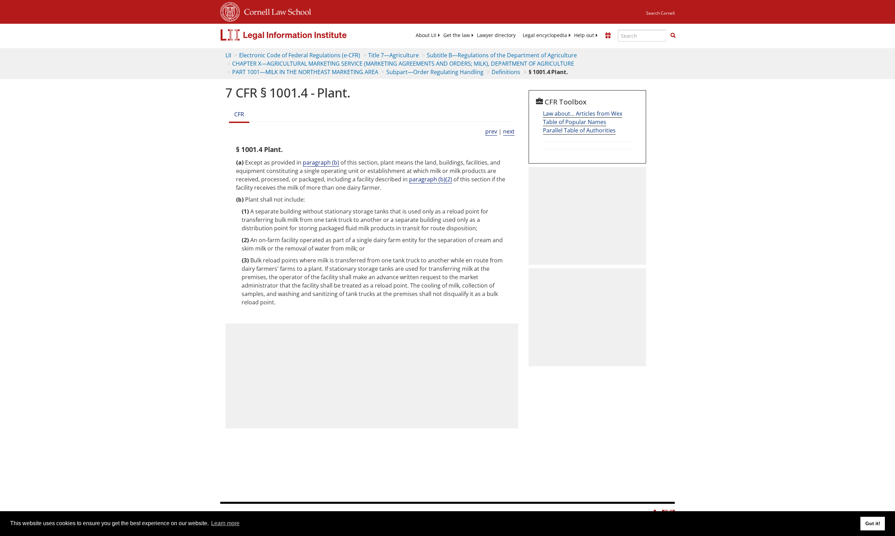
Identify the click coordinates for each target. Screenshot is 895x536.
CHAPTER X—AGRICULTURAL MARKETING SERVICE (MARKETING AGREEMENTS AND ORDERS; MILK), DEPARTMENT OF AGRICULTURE (403, 63)
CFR (239, 114)
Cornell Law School (275, 11)
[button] (673, 35)
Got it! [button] (872, 523)
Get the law (456, 35)
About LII (426, 35)
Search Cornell (660, 13)
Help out (584, 35)
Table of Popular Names (574, 122)
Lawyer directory (496, 35)
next (509, 131)
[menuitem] (426, 35)
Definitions (506, 72)
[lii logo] (299, 35)
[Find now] (673, 35)
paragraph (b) (321, 162)
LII (228, 55)
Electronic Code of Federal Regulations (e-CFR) (299, 55)
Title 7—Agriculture (393, 55)
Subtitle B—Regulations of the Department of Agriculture (502, 55)
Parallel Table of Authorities (579, 130)
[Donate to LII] (608, 35)
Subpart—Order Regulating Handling (435, 72)
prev (491, 131)
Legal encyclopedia (545, 35)
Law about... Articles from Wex (582, 113)
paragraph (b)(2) (430, 179)
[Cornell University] (230, 11)
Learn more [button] (225, 523)
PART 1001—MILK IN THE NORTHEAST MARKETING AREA (305, 72)
